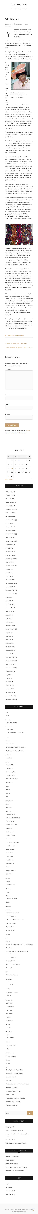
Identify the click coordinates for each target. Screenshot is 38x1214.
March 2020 (9, 499)
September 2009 (10, 541)
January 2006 (9, 608)
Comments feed (10, 1191)
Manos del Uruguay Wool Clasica (15, 1098)
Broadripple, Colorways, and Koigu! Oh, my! (19, 347)
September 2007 (10, 565)
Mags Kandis (9, 860)
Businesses (9, 726)
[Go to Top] (33, 1210)
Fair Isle (9, 995)
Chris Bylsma (10, 832)
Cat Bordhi (9, 828)
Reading (8, 972)
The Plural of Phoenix (20, 1167)
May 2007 (8, 576)
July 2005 (8, 615)
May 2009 (8, 548)
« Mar (6, 479)
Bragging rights (10, 1127)
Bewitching (9, 768)
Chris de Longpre (11, 835)
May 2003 (8, 682)
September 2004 (10, 629)
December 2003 (10, 657)
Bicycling (8, 807)
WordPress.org (10, 1194)
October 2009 (10, 537)
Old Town (8, 906)
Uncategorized (18, 335)
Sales (7, 1049)
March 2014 (9, 523)
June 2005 (9, 618)
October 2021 (10, 491)
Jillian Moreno (10, 849)
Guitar (8, 902)
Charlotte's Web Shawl (12, 912)
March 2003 (9, 689)
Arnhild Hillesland (11, 824)
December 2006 (10, 590)
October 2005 (10, 611)
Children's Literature (12, 975)
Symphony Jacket (11, 923)
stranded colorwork (11, 992)
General (8, 878)
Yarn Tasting (10, 1037)
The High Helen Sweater (13, 964)
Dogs (7, 786)
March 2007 (9, 580)
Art (7, 712)
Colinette (8, 1080)
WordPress (9, 1020)
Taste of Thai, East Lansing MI (15, 732)
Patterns (8, 910)
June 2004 (9, 636)
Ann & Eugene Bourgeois (13, 817)
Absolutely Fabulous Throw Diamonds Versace (19, 944)
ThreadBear (9, 1032)
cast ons (8, 982)
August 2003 (9, 671)
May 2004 (8, 639)
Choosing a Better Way (12, 1140)
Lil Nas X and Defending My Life (15, 1130)
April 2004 (9, 643)
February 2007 (10, 583)
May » (11, 479)
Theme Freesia (29, 1209)
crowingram (9, 24)
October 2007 (10, 562)
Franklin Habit (10, 846)
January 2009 (9, 551)
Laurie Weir (9, 853)
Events (8, 1035)
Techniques (9, 979)
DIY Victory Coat (11, 772)
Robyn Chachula (10, 870)
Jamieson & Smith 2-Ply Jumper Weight (17, 1084)
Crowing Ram (19, 4)
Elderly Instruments (11, 898)
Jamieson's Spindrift (12, 1087)
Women (8, 1060)
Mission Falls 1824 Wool (13, 1101)
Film (7, 715)
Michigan (8, 888)
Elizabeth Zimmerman (12, 842)
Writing (8, 1063)
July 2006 (8, 597)
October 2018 (10, 513)
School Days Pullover (12, 779)
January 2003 (9, 696)
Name (7, 395)
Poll (7, 938)
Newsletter (9, 1013)
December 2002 (10, 699)
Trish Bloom (9, 874)
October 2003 (10, 664)
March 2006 (9, 604)
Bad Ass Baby (10, 765)
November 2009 (10, 534)
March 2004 (9, 646)
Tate (7, 796)
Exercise (8, 804)
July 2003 (8, 675)
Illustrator (9, 1010)
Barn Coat (9, 948)
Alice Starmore (10, 814)
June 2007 (9, 572)
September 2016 (10, 520)
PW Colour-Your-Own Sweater (15, 919)
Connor (8, 793)
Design (8, 762)
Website (7, 414)
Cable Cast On (11, 985)
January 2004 (9, 653)
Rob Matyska (9, 867)
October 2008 (10, 555)
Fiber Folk (8, 811)
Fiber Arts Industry (11, 722)
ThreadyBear (9, 782)
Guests (8, 1042)
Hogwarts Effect (10, 1045)
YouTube (8, 1027)
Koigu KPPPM (10, 1094)
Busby (8, 789)
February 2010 (10, 530)
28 (8, 476)
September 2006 (10, 594)
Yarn (7, 1067)
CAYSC (8, 737)
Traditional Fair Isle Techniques (15, 750)
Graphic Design (10, 775)
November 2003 (10, 660)
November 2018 (10, 509)
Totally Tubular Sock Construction (16, 747)
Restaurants (9, 729)
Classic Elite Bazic (11, 1077)
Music (7, 895)
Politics (8, 934)
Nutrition (9, 758)
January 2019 (9, 506)
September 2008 (10, 558)
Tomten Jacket (10, 930)
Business (8, 719)
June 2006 (9, 601)
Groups (8, 881)
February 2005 (10, 625)
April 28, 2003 (19, 24)
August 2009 (9, 544)
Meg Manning (10, 863)
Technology (9, 1000)
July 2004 (8, 632)
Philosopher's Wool (11, 1105)
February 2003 (10, 692)
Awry (17, 1156)
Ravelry (8, 1017)
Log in (7, 1184)
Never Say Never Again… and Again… (16, 343)
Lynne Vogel (9, 856)
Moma (7, 892)
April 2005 (9, 622)
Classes (8, 741)
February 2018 (10, 516)
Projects (8, 941)
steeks (8, 989)
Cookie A (8, 839)
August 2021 (9, 495)
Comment (8, 369)
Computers (9, 1003)
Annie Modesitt (10, 821)
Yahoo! (8, 1024)
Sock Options (10, 743)
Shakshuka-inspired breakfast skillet (16, 1143)
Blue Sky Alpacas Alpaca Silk (14, 1070)
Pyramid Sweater (11, 961)
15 (12, 468)
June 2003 (9, 678)
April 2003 (9, 685)
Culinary (8, 755)
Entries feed (9, 1187)
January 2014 (9, 527)
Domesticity (9, 800)
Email (7, 404)
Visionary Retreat (11, 1056)
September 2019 (10, 502)
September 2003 (10, 667)
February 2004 (10, 650)
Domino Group (10, 884)
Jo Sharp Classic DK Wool (13, 1091)
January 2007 (9, 587)
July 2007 (8, 569)
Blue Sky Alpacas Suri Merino (14, 1073)
